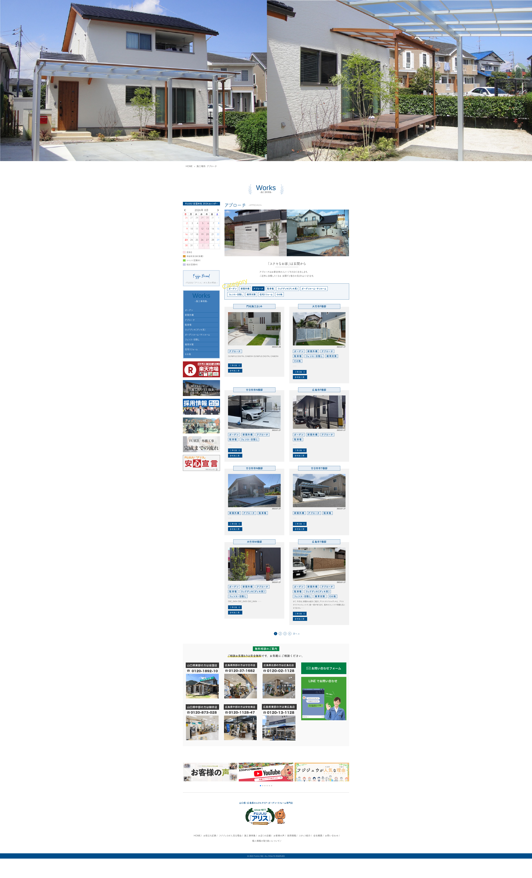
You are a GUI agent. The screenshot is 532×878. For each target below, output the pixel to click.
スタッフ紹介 (305, 835)
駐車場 (188, 325)
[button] (260, 785)
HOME (189, 166)
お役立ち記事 (209, 835)
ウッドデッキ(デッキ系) (195, 330)
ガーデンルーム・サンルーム (197, 335)
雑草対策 (189, 344)
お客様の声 (278, 835)
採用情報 (291, 835)
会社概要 (317, 835)
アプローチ (190, 320)
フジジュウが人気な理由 (230, 835)
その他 (188, 354)
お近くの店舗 (264, 835)
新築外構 (189, 315)
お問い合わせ (331, 835)
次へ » (296, 634)
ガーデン (189, 310)
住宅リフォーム (191, 349)
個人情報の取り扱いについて (266, 841)
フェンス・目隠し (192, 339)
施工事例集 (249, 835)
